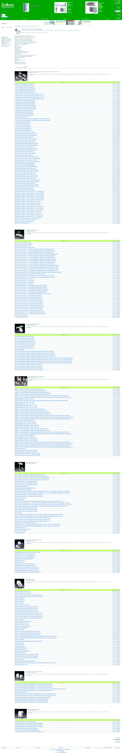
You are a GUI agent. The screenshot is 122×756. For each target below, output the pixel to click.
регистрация (118, 14)
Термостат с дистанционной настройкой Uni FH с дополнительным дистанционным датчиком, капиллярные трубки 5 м (36, 637)
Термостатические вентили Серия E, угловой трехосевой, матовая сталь (27, 161)
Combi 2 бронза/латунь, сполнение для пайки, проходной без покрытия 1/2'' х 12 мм (29, 97)
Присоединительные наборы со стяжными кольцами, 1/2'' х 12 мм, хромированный (29, 196)
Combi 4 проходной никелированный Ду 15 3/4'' (23, 130)
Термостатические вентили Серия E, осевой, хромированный (25, 153)
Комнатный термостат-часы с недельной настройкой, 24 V (25, 557)
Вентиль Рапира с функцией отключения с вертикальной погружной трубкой (28, 494)
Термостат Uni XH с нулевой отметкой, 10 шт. (23, 591)
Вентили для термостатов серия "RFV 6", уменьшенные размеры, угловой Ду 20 (29, 303)
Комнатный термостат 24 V (20, 562)
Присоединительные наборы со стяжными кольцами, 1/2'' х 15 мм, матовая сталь (29, 216)
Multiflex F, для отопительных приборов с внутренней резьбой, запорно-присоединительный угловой (32, 412)
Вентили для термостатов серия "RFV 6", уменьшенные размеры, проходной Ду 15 (29, 305)
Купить (118, 85)
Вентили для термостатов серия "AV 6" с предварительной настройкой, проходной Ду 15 (30, 313)
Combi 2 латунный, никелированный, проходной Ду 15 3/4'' (25, 92)
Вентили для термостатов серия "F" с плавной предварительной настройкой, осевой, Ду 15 (31, 292)
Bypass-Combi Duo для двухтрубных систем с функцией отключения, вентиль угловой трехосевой (32, 479)
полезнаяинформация (118, 18)
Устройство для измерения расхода (21, 316)
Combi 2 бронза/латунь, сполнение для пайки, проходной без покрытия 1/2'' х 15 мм (29, 98)
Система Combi (18, 53)
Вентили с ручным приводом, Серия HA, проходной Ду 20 (25, 343)
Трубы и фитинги (21, 26)
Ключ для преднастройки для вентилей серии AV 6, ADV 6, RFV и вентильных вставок (30, 273)
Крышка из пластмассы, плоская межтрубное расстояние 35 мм (26, 522)
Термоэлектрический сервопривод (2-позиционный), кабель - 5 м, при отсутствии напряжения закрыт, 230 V (34, 683)
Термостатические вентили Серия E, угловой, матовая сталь (25, 140)
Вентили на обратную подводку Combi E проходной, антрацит (26, 178)
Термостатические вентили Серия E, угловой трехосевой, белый (26, 160)
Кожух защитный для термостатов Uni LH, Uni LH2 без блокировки (27, 654)
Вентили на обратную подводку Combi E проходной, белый (25, 183)
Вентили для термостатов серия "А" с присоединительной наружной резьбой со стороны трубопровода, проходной (35, 250)
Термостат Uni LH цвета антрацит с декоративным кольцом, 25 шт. (26, 608)
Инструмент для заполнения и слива (21, 117)
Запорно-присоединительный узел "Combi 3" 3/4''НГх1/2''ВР (25, 422)
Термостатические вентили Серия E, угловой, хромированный (26, 135)
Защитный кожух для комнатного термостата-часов (24, 558)
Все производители (19, 67)
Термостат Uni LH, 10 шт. (19, 603)
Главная (16, 26)
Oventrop (25, 67)
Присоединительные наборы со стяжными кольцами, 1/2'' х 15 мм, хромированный (29, 198)
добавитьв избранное (118, 7)
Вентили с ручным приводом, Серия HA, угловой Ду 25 (24, 339)
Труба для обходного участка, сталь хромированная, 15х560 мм (26, 481)
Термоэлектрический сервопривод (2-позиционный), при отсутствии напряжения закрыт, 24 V (31, 702)
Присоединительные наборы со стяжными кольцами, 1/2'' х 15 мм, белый (27, 203)
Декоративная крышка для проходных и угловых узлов (24, 420)
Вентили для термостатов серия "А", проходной (23, 244)
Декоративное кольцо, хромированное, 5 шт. (22, 651)
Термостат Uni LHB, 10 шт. (19, 619)
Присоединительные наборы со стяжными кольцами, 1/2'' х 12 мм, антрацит (28, 211)
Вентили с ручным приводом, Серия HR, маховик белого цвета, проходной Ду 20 (29, 369)
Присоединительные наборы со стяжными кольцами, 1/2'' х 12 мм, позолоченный (29, 206)
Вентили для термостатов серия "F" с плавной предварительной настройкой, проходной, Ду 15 (31, 288)
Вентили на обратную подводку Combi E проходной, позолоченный (26, 184)
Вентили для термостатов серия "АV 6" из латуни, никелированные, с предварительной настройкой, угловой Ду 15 (35, 255)
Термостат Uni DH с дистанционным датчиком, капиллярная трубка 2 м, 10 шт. (29, 641)
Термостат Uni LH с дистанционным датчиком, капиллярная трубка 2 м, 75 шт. (29, 613)
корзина (118, 15)
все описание (30, 75)
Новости (24, 18)
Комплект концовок (18, 512)
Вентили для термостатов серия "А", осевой (22, 245)
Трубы (16, 61)
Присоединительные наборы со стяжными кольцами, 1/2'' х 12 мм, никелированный (29, 191)
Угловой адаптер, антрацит (19, 644)
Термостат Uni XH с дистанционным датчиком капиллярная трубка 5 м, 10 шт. (29, 596)
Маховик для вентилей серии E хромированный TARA (24, 163)
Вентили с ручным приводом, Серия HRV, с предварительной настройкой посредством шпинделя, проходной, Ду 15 (35, 354)
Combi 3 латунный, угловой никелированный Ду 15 (24, 110)
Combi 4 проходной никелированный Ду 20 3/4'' (23, 128)
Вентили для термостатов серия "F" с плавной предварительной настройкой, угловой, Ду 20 (31, 287)
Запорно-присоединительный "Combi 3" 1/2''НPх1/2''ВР (24, 435)
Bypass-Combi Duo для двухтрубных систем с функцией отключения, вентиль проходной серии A (32, 476)
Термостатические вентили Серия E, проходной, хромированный (26, 145)
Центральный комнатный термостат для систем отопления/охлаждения (27, 552)
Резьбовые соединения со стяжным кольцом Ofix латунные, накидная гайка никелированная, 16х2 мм (32, 519)
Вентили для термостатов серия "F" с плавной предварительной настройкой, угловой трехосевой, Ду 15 (33, 293)
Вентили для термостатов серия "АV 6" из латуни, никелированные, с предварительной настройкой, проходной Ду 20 (35, 260)
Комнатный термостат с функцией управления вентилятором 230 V (27, 567)
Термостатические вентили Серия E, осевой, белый (24, 155)
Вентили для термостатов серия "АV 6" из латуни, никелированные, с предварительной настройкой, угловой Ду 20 (35, 257)
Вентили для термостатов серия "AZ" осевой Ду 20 (24, 283)
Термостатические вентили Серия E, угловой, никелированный (26, 133)
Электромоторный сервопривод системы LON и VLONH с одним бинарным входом (29, 731)
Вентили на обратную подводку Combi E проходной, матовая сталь (26, 186)
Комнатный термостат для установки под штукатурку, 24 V (25, 565)
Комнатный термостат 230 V (20, 560)
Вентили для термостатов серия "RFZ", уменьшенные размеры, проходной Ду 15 (29, 310)
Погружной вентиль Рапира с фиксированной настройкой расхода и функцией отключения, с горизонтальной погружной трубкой (37, 524)
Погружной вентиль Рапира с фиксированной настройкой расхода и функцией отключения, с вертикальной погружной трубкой (37, 526)
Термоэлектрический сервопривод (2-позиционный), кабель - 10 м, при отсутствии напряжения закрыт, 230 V (34, 690)
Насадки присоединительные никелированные (23, 489)
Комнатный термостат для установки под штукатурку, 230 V (25, 563)
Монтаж (65, 18)
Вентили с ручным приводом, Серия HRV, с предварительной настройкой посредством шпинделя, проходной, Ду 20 (35, 356)
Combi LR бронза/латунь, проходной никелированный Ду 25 (25, 108)
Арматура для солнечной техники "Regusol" (24, 40)
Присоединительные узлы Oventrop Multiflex (35, 376)
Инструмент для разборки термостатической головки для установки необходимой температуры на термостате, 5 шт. (35, 662)
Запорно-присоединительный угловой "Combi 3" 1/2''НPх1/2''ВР (26, 438)
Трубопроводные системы (20, 60)
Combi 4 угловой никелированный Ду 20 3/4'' (22, 123)
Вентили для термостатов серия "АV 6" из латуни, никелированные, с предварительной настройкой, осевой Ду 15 (35, 262)
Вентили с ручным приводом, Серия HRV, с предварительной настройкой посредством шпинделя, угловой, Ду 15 (34, 351)
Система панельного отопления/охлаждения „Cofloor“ (26, 55)
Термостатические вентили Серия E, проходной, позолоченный (26, 148)
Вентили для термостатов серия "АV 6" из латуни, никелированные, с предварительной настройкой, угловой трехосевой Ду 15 (37, 265)
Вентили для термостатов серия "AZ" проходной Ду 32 (24, 282)
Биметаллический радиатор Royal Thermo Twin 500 (5, 46)
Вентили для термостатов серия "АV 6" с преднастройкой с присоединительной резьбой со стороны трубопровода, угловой (36, 267)
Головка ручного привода (19, 349)
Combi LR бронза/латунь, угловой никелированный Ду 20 (25, 102)
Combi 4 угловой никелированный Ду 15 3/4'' (22, 125)
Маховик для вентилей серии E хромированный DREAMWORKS (26, 166)
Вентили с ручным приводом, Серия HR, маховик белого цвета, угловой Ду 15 (28, 364)
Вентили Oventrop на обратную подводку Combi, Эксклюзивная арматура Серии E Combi (43, 71)
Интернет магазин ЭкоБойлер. (64, 749)
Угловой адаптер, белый (19, 642)
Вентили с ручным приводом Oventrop (33, 324)
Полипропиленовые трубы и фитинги (22, 51)
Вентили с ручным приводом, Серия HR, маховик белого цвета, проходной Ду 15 (29, 367)
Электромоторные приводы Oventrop (34, 709)
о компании (4, 747)
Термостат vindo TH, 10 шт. (19, 601)
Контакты (107, 18)
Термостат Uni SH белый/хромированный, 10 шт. (23, 621)
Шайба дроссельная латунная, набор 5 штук (22, 529)
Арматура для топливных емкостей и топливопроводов (26, 41)
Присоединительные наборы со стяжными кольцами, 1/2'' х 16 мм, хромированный (29, 199)
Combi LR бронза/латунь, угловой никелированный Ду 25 (25, 103)
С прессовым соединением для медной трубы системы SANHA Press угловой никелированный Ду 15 (32, 118)
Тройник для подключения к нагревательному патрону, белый (26, 219)
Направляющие (18, 47)
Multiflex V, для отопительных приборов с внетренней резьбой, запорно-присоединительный (31, 428)
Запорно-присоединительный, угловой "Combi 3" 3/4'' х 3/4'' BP (26, 407)
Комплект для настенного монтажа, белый (22, 222)
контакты (61, 747)
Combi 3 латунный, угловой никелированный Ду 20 (24, 112)
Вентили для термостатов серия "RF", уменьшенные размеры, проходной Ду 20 (29, 300)
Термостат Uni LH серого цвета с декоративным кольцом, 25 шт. (26, 606)
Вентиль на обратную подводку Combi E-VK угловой (24, 188)
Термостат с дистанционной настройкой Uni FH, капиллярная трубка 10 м (28, 634)
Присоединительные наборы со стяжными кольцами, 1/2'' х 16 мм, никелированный (29, 194)
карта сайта (117, 747)
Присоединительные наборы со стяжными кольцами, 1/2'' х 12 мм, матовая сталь (29, 214)
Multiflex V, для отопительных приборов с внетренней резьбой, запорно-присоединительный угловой (32, 430)
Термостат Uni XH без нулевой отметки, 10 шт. (23, 593)
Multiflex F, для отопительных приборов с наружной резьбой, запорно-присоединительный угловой (32, 392)
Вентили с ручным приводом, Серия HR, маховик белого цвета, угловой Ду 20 (28, 366)
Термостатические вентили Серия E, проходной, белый (24, 146)
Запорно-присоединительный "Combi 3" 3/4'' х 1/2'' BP (24, 402)
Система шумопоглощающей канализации (23, 56)
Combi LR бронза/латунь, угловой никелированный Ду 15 (25, 100)
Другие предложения (70, 12)
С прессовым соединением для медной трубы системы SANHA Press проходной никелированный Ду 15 (32, 120)
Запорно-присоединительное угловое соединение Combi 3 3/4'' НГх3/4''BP (27, 455)
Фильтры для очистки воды (20, 63)
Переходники (17, 49)
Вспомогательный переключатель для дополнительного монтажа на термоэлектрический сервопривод (33, 697)
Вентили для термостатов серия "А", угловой (23, 242)
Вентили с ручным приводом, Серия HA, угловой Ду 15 (24, 336)
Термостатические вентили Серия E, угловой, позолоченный (25, 138)
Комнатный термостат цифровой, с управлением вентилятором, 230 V (27, 568)
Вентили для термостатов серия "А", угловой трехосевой (25, 247)
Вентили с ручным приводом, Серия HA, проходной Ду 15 (25, 341)
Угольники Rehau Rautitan (20, 62)
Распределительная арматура (21, 52)
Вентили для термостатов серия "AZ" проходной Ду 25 (24, 280)
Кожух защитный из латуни (20, 659)
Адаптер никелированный (19, 646)
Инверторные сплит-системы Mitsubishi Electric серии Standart (6, 39)
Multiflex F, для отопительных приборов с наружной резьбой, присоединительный (29, 389)
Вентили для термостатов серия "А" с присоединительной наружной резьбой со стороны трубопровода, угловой (34, 249)
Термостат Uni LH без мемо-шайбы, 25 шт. (22, 604)
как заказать (87, 747)
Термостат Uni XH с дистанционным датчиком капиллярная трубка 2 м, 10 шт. (29, 594)
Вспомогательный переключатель (21, 692)
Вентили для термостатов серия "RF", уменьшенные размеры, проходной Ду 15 (29, 298)
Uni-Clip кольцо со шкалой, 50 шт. (21, 647)
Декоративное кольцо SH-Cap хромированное (23, 626)
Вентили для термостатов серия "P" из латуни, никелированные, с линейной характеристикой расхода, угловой (34, 275)
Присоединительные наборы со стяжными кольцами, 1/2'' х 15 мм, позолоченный (29, 208)
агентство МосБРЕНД (63, 752)
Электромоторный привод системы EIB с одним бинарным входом (26, 728)
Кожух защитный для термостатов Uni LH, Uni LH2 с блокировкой (26, 656)
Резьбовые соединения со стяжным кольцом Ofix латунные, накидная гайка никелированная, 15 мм (32, 521)
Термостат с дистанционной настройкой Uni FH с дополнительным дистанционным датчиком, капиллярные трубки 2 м (36, 636)
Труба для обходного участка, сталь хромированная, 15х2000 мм (26, 484)
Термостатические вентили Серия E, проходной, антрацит (25, 141)
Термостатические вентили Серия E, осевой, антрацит (24, 151)
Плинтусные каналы (19, 50)
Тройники (17, 58)
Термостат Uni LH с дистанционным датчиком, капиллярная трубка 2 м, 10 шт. (29, 618)
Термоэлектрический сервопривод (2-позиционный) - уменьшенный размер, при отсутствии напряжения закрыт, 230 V (35, 693)
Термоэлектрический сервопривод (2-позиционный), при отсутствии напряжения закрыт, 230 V (31, 700)
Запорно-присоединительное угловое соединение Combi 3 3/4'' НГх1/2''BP (27, 453)
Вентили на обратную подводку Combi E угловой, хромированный (26, 171)
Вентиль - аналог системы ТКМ (20, 497)
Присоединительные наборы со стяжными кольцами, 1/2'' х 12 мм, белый (27, 201)
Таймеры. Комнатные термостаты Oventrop (33, 539)
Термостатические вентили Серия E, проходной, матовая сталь (26, 150)
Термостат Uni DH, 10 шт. (19, 639)
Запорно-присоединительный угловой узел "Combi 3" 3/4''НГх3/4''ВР (27, 427)
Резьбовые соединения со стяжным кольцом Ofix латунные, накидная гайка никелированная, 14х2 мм (32, 517)
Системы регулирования (20, 57)
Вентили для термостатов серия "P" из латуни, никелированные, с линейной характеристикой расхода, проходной (35, 277)
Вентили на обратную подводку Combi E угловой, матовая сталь (26, 176)
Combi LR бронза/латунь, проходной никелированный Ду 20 (25, 107)
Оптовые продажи (85, 18)
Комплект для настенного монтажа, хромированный (24, 221)
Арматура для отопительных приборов (23, 38)
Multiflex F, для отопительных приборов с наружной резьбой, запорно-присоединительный (30, 390)
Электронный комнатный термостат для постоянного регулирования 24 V (28, 572)
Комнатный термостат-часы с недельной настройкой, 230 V (25, 555)
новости (17, 747)
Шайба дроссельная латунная (20, 527)
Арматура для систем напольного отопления (24, 39)
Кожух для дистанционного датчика (21, 664)
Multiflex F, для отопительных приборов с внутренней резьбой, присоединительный (29, 408)
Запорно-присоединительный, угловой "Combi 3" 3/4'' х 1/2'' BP (26, 405)
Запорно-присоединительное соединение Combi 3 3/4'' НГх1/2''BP (26, 450)
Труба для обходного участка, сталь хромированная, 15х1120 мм (26, 509)
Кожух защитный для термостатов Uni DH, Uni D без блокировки (26, 657)
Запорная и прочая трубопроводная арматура (24, 43)
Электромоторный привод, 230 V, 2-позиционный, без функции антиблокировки (29, 726)
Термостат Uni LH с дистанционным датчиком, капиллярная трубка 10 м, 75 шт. (29, 616)
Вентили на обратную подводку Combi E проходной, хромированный (27, 181)
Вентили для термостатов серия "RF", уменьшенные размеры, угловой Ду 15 (28, 295)
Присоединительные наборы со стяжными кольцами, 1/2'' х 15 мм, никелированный (29, 193)
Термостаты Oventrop (30, 579)
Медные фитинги (18, 46)
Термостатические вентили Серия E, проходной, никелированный (26, 143)
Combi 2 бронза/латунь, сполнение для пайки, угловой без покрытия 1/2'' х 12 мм (29, 93)
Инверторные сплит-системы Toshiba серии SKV (70, 4)
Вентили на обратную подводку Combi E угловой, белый (25, 173)
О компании (3, 18)
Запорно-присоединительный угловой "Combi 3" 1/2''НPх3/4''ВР (26, 440)
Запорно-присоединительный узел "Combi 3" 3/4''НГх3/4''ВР (25, 423)
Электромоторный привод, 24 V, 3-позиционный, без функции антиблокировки (29, 723)
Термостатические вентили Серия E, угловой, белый (24, 136)
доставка (38, 747)
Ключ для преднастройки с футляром (21, 315)
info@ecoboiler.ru (117, 3)
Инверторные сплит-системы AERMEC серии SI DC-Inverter (101, 5)
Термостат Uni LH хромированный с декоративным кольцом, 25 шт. (27, 611)
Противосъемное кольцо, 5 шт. (20, 652)
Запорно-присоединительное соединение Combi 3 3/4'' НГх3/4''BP (26, 451)
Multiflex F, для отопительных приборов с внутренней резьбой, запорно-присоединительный (31, 410)
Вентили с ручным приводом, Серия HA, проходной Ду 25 (25, 344)
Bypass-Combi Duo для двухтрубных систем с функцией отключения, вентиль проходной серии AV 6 (32, 478)
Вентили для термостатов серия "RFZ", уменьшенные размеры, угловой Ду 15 (28, 308)
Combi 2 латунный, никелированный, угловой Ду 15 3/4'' (25, 87)
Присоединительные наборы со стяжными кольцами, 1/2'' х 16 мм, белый (27, 204)
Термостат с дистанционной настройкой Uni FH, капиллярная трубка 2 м (28, 631)
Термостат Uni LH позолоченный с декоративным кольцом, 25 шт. (26, 609)
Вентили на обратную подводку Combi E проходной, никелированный (27, 179)
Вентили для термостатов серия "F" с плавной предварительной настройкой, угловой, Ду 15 (31, 285)
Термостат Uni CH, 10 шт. (19, 629)
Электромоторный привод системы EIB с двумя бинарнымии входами (27, 729)
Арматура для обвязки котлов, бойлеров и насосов (25, 37)
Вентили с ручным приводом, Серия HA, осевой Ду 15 (24, 346)
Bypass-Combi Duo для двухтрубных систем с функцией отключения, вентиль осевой (29, 474)
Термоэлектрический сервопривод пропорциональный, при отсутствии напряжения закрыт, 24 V (32, 698)
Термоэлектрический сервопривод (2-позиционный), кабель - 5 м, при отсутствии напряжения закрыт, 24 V (33, 685)
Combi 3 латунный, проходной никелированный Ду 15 (24, 113)
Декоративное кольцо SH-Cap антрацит (22, 624)
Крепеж (16, 45)
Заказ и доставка (45, 18)
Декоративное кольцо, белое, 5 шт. (21, 649)
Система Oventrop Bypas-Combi (31, 462)
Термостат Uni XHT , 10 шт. (20, 599)
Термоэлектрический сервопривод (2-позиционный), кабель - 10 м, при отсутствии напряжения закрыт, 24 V (34, 687)
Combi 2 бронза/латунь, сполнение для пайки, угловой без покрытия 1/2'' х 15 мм (29, 95)
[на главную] (3, 15)
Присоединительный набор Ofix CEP (21, 486)
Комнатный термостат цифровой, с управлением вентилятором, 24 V (27, 570)
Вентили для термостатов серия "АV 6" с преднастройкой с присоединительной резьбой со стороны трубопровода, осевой (36, 270)
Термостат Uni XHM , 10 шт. (20, 598)
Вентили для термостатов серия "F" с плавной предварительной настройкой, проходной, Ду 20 (31, 290)
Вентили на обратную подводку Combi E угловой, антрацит (25, 168)
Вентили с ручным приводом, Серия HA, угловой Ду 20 (24, 338)
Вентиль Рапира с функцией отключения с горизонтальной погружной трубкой (29, 496)
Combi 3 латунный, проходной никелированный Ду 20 (24, 115)
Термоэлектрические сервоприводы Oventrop (34, 671)
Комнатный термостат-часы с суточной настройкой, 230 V (25, 553)
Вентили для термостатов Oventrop (32, 230)
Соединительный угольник (19, 499)
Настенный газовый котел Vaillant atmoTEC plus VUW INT (36, 6)
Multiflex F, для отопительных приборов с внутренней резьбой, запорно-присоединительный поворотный (33, 413)
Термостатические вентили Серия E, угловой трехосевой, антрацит (26, 156)
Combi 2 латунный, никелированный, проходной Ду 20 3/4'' (25, 90)
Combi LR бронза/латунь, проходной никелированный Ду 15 (25, 105)
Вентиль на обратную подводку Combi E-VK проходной (24, 189)
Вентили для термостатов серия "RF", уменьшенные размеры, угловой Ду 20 (28, 297)
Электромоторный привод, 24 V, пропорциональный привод (25, 721)
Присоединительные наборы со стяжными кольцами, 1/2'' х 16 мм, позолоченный (29, 209)
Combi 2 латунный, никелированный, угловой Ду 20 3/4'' (25, 85)
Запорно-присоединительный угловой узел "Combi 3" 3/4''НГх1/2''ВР (27, 425)
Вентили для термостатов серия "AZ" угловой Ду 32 (24, 278)
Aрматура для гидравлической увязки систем (24, 35)
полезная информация (107, 747)
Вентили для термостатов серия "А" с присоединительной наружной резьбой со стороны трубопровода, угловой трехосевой (36, 254)
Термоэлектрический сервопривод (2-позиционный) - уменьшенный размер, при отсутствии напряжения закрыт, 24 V (35, 695)
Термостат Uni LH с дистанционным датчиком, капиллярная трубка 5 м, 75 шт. (29, 614)
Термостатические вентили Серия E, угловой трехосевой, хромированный (28, 158)
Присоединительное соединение (20, 448)
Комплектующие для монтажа (21, 44)
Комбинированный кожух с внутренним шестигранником (25, 661)
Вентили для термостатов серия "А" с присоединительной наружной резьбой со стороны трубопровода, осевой (34, 252)
